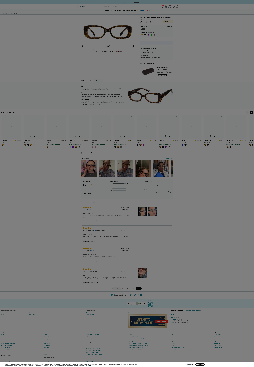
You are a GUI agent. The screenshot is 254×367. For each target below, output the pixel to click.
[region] (127, 364)
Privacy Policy (88, 365)
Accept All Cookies (200, 364)
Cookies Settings (189, 364)
